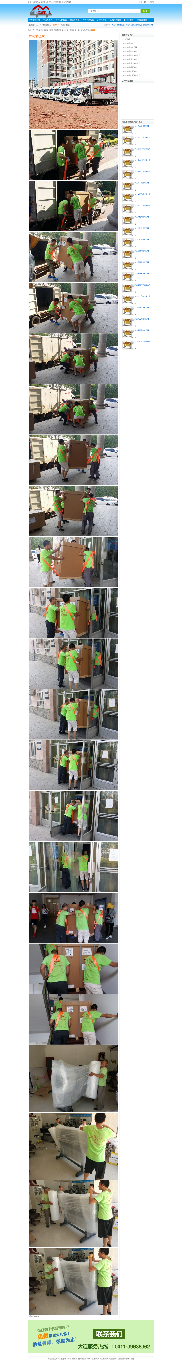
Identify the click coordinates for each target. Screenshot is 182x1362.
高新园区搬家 (115, 20)
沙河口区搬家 (61, 20)
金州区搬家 (128, 20)
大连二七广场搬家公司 (142, 296)
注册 (145, 2)
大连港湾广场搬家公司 (142, 149)
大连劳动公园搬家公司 (142, 342)
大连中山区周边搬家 (129, 59)
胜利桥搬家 (37, 36)
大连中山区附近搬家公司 (131, 55)
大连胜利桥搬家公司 (141, 228)
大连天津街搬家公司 (141, 262)
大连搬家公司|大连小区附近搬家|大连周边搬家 (52, 30)
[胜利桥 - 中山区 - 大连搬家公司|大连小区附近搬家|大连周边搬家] (41, 11)
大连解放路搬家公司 (141, 308)
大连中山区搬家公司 (129, 47)
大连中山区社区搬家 (129, 67)
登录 (140, 2)
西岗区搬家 (74, 20)
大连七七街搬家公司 (141, 239)
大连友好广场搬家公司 (142, 194)
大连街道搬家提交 (118, 25)
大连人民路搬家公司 (141, 217)
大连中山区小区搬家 (129, 71)
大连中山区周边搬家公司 (131, 63)
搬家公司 (73, 30)
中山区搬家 (47, 20)
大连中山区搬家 (128, 43)
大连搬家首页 (34, 20)
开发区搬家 (101, 20)
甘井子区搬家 (88, 20)
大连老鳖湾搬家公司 (141, 251)
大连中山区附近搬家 (129, 51)
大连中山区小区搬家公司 (131, 75)
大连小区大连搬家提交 (134, 25)
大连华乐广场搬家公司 (142, 137)
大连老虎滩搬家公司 (141, 273)
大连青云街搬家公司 (141, 319)
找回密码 (151, 2)
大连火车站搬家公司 (141, 183)
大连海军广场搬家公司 (142, 171)
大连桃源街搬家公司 (141, 330)
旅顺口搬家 (142, 20)
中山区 (80, 30)
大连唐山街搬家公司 (141, 126)
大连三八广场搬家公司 (142, 205)
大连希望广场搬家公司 (142, 285)
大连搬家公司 (148, 25)
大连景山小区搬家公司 (142, 160)
